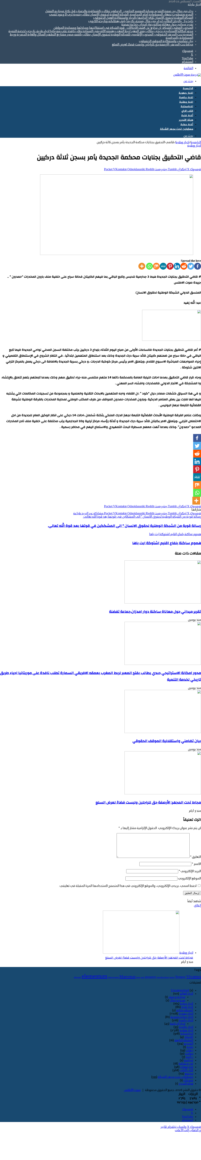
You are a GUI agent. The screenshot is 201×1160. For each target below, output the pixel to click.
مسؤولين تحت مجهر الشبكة (176, 129)
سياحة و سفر (176, 997)
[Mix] (156, 266)
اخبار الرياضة (177, 1023)
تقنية (189, 1047)
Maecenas (127, 977)
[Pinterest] (170, 266)
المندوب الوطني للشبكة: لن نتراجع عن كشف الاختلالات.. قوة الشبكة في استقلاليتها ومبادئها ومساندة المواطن (123, 28)
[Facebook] (197, 266)
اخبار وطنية (186, 102)
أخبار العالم (186, 993)
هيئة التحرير (186, 120)
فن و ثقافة (186, 1063)
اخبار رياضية (186, 97)
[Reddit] (183, 266)
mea (138, 977)
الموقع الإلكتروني (189, 878)
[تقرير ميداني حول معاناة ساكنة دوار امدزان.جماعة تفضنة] (162, 602)
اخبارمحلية (187, 106)
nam (142, 977)
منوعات (188, 1080)
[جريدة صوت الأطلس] (187, 74)
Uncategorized (180, 990)
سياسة (188, 1060)
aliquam (77, 977)
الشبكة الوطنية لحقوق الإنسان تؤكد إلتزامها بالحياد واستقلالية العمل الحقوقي (143, 18)
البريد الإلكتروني (190, 871)
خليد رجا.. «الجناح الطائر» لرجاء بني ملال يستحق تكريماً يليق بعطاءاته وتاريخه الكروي (140, 21)
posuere (150, 977)
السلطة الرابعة (184, 1040)
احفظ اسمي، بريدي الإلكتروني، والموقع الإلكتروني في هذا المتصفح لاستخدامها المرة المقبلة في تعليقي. (127, 886)
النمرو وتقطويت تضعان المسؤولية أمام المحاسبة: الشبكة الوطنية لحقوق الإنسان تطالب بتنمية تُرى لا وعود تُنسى (121, 14)
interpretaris (113, 977)
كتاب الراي (187, 111)
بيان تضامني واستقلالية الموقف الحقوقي (166, 41)
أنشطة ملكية (184, 1010)
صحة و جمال (177, 1000)
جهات (189, 1050)
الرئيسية (188, 88)
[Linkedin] (177, 266)
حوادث (189, 1053)
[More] (142, 266)
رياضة (189, 1057)
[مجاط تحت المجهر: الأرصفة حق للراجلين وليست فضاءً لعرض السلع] (162, 793)
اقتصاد (188, 1037)
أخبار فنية (187, 115)
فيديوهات (186, 1067)
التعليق (195, 857)
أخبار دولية (186, 124)
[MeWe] (163, 266)
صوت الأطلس (132, 1090)
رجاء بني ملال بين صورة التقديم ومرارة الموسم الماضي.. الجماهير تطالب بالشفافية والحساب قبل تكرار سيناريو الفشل (119, 11)
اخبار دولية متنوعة (181, 1017)
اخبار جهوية (186, 93)
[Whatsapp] (149, 266)
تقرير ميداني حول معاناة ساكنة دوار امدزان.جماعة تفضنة (157, 24)
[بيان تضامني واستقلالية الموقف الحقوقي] (162, 732)
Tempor (180, 977)
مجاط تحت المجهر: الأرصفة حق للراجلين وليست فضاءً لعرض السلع (152, 44)
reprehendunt (163, 977)
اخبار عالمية (186, 1027)
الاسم (196, 864)
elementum (94, 976)
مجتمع (189, 1073)
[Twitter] (190, 266)
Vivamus (193, 977)
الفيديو (188, 1043)
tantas (172, 977)
